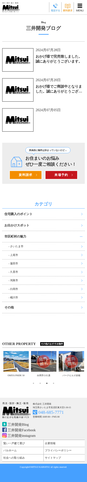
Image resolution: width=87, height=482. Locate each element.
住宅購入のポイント (18, 214)
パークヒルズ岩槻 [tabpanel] (52, 375)
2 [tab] (40, 383)
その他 (9, 307)
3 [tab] (47, 383)
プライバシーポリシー (58, 450)
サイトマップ (53, 457)
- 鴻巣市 (13, 280)
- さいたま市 (15, 246)
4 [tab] (53, 383)
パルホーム (10, 450)
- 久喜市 (13, 271)
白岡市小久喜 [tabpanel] (24, 375)
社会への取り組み (14, 457)
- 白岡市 (13, 289)
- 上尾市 (13, 255)
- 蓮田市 (13, 263)
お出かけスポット (16, 225)
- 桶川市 (13, 297)
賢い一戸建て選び (14, 443)
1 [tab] (33, 383)
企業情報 (50, 443)
